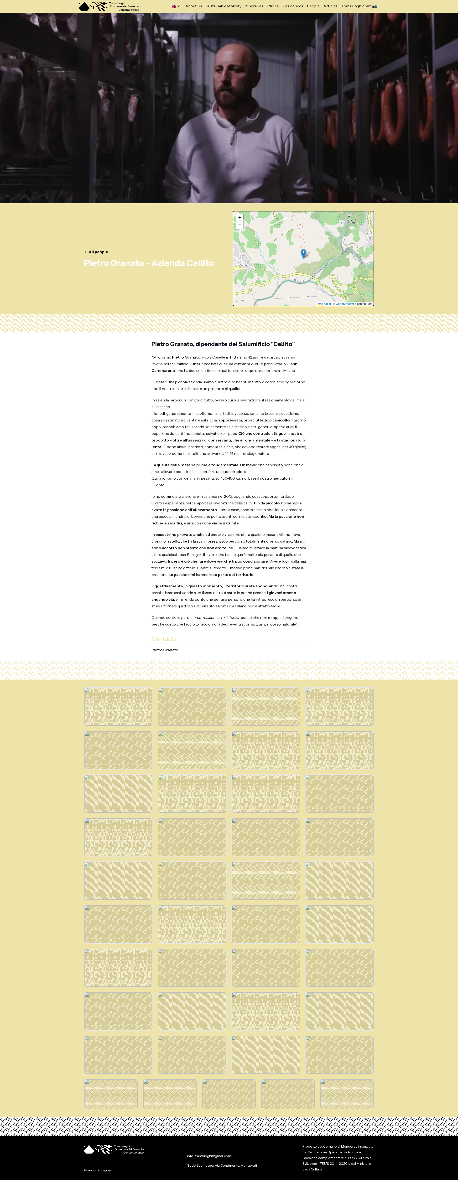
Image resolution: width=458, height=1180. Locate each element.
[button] (304, 254)
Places (273, 6)
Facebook (90, 1170)
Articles (330, 6)
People (313, 6)
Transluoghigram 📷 (359, 6)
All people (98, 252)
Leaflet (326, 304)
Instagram (105, 1170)
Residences (293, 6)
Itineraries (254, 6)
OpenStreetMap (346, 304)
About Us (193, 6)
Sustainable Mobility (223, 6)
